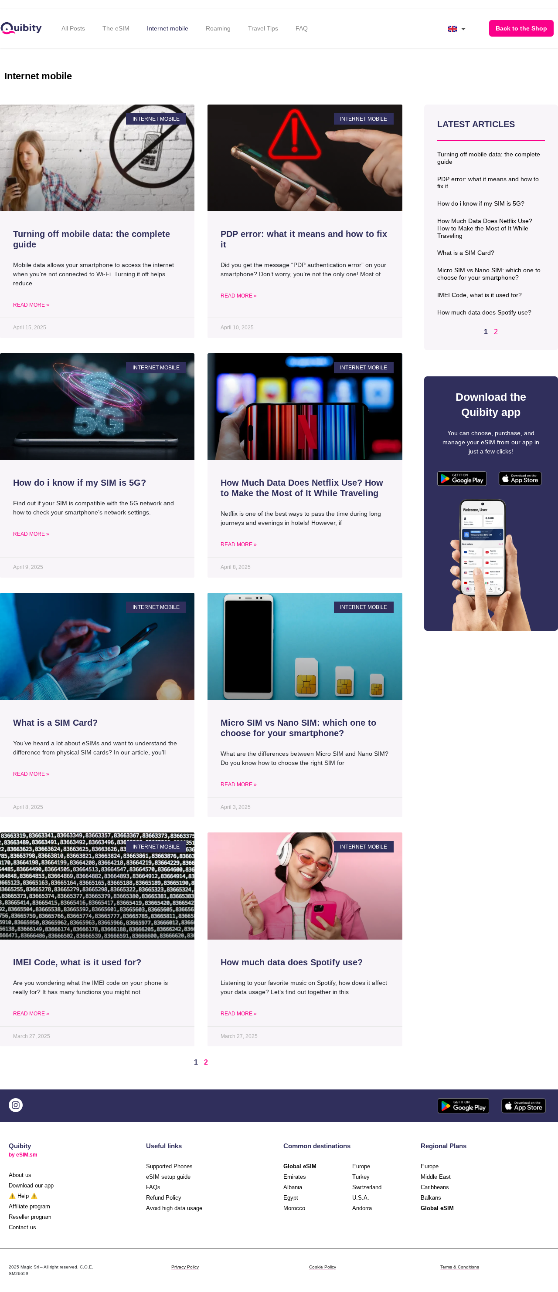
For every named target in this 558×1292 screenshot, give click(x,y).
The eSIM (115, 28)
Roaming (218, 28)
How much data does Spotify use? (484, 312)
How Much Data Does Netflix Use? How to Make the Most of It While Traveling (484, 228)
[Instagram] (16, 1105)
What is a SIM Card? (465, 252)
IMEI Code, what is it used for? (479, 294)
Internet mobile (167, 28)
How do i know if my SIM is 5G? (480, 203)
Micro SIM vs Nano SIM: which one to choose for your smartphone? (489, 274)
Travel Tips (263, 28)
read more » (31, 305)
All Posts (73, 28)
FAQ (302, 28)
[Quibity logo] (22, 28)
